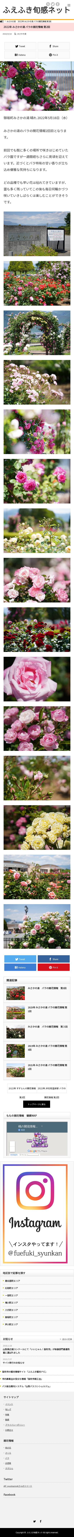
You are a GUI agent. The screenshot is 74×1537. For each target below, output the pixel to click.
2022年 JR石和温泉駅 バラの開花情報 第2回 (52, 1090)
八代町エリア (11, 1309)
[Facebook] (40, 1521)
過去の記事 (67, 1339)
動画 (7, 1419)
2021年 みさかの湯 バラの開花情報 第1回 (47, 1067)
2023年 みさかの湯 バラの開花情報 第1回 (47, 1009)
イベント (9, 1404)
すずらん (9, 1468)
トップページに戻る (37, 1104)
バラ (7, 1458)
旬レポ (8, 1409)
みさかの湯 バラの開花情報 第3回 (47, 988)
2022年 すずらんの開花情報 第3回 (22, 1090)
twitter (53, 4)
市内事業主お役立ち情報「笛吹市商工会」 (22, 1378)
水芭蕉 (8, 1463)
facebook (58, 4)
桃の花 (8, 1447)
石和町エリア (11, 1287)
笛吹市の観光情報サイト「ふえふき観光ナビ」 (24, 1371)
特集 (7, 1414)
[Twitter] (34, 1521)
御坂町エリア (11, 1317)
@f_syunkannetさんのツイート (18, 1485)
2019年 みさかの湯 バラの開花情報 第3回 (47, 1047)
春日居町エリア (12, 1280)
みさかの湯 (21, 33)
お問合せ (9, 1430)
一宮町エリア (11, 1295)
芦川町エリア (11, 1324)
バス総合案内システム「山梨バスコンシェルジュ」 (27, 1386)
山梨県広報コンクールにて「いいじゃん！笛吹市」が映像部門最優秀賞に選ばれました (36, 1351)
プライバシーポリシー (15, 1424)
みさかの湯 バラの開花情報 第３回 (48, 1026)
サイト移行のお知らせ (13, 1362)
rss (48, 4)
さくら (8, 1452)
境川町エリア (11, 1302)
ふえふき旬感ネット (37, 9)
